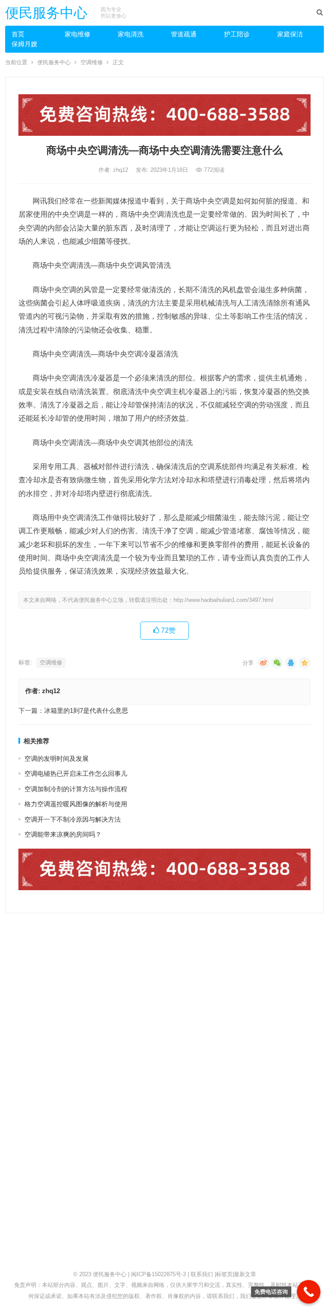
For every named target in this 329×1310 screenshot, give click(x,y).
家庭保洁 (290, 34)
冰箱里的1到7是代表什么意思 (86, 710)
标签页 (224, 1274)
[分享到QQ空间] (305, 663)
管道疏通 (184, 34)
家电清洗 (131, 34)
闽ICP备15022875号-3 (158, 1274)
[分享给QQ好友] (291, 663)
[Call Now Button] (308, 1292)
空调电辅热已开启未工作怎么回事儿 (75, 773)
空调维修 (92, 62)
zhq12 (121, 170)
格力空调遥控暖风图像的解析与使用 (75, 804)
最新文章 (245, 1274)
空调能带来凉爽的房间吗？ (63, 834)
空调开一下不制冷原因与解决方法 (72, 819)
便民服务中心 (46, 13)
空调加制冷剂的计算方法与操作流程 (75, 789)
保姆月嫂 (24, 44)
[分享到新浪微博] (263, 663)
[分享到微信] (277, 663)
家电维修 (77, 34)
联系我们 (202, 1274)
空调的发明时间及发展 (56, 758)
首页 (18, 34)
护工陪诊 (237, 34)
